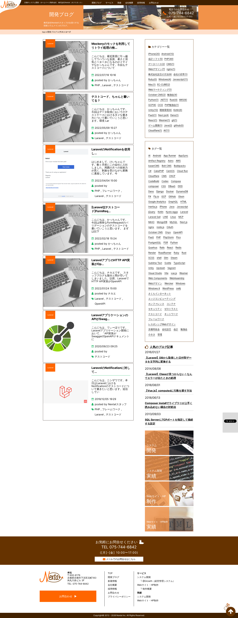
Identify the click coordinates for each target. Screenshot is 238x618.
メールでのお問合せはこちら (121, 559)
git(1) (174, 120)
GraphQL (173, 201)
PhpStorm (168, 237)
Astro (170, 160)
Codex (165, 181)
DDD (180, 186)
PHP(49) (168, 58)
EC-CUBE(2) (163, 84)
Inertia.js (152, 206)
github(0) (179, 125)
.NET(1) (164, 99)
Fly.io (156, 196)
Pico (178, 237)
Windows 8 (154, 288)
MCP (180, 216)
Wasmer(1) (164, 120)
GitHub (172, 196)
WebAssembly (177, 278)
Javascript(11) (180, 79)
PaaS (151, 237)
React (170, 247)
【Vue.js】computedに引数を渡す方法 (168, 390)
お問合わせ (154, 2)
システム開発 (144, 577)
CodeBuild (153, 181)
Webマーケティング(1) (160, 89)
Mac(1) (152, 84)
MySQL (173, 222)
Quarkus (152, 247)
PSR (166, 242)
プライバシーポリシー (119, 596)
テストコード (121, 85)
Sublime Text (155, 262)
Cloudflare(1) (155, 130)
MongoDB (162, 222)
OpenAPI (100, 303)
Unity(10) (153, 110)
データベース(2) (156, 64)
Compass (176, 181)
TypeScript (179, 262)
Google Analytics (157, 201)
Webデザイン (155, 283)
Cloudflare (153, 176)
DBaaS (171, 186)
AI (149, 155)
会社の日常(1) (180, 74)
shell (159, 257)
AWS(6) (183, 99)
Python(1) (153, 99)
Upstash (160, 268)
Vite (166, 273)
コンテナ (171, 303)
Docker (170, 191)
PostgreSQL (154, 242)
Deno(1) (174, 115)
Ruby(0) (152, 79)
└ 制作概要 (146, 588)
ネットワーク (171, 314)
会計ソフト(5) (155, 58)
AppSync (183, 155)
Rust (184, 252)
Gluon (181, 196)
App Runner (170, 155)
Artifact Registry (156, 160)
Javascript (182, 206)
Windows (180, 283)
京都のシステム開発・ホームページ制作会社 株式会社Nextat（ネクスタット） (53, 2)
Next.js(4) (163, 115)
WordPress (168, 288)
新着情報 (112, 581)
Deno (151, 191)
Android (157, 155)
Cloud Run (182, 171)
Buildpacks (180, 165)
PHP (97, 85)
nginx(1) (171, 69)
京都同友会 (154, 329)
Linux (173, 216)
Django (160, 191)
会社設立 (166, 329)
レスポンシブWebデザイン (162, 324)
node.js (160, 227)
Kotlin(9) (177, 110)
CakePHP (159, 171)
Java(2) (168, 125)
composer (153, 186)
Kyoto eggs (172, 211)
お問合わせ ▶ (68, 596)
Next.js (183, 222)
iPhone (163, 206)
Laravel (50, 43)
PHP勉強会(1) (172, 104)
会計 (176, 329)
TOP (110, 573)
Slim (166, 257)
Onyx (168, 232)
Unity (151, 268)
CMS (164, 176)
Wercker (168, 283)
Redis (178, 247)
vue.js (174, 273)
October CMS (155, 232)
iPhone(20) (154, 53)
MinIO (151, 222)
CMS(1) (170, 64)
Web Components (157, 278)
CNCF (172, 176)
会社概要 (129, 2)
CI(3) (160, 104)
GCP (163, 196)
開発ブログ (97, 2)
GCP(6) (152, 104)
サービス (109, 2)
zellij (178, 288)
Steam (174, 257)
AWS (178, 160)
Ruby (176, 252)
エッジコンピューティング (162, 298)
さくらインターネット (159, 293)
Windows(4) (165, 79)
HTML (183, 201)
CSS (163, 186)
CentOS (170, 171)
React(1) (152, 120)
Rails (162, 247)
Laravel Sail (154, 216)
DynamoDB (182, 191)
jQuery (151, 211)
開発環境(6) (166, 110)
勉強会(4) (172, 94)
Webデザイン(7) (156, 69)
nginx (151, 227)
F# (149, 196)
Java (171, 206)
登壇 (160, 334)
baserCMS (153, 165)
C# (149, 171)
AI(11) (167, 130)
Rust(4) (173, 99)
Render (152, 252)
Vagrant (171, 268)
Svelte (167, 262)
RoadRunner (164, 252)
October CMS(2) (157, 94)
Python (174, 242)
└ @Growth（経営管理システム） (157, 581)
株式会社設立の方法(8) (160, 74)
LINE (165, 216)
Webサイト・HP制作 (148, 584)
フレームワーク (111, 190)
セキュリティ (155, 308)
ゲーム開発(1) (155, 125)
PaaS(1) (152, 115)
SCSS (151, 257)
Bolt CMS (166, 165)
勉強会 (184, 329)
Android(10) (167, 53)
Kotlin (160, 211)
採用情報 (141, 2)
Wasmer (183, 273)
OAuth (170, 227)
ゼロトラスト (171, 308)
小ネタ (151, 334)
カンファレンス (156, 303)
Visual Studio (155, 273)
